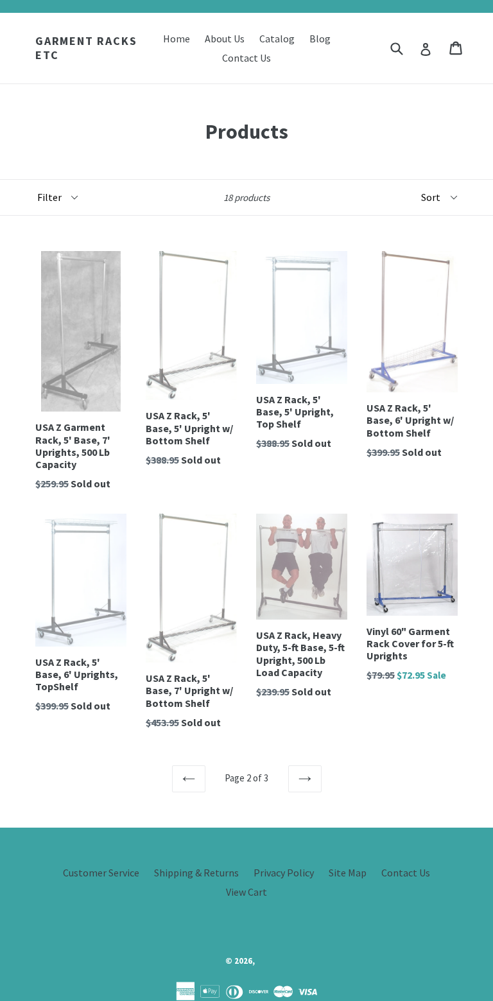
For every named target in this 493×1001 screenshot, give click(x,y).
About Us (225, 38)
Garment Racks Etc (86, 48)
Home (176, 38)
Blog (320, 38)
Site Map (348, 872)
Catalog (277, 38)
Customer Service (101, 872)
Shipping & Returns (196, 872)
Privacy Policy (284, 872)
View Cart (246, 891)
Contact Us (246, 57)
